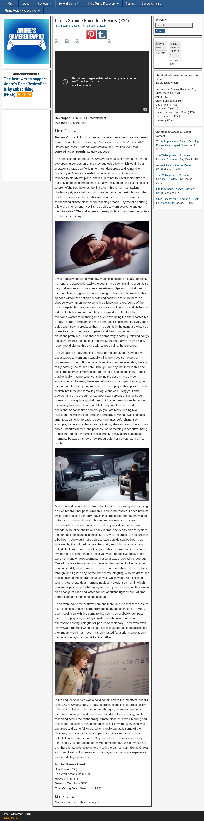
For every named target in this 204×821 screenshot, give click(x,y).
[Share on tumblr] (102, 34)
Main (10, 3)
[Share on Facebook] (59, 44)
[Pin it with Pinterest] (91, 34)
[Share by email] (112, 44)
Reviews (43, 3)
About (26, 3)
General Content (68, 3)
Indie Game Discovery (102, 3)
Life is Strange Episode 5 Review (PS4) (92, 20)
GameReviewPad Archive (21, 10)
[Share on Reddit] (80, 44)
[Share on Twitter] (70, 44)
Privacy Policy (10, 817)
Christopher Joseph (69, 25)
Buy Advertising (151, 3)
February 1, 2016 (95, 25)
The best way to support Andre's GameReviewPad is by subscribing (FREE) (25, 86)
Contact (131, 3)
